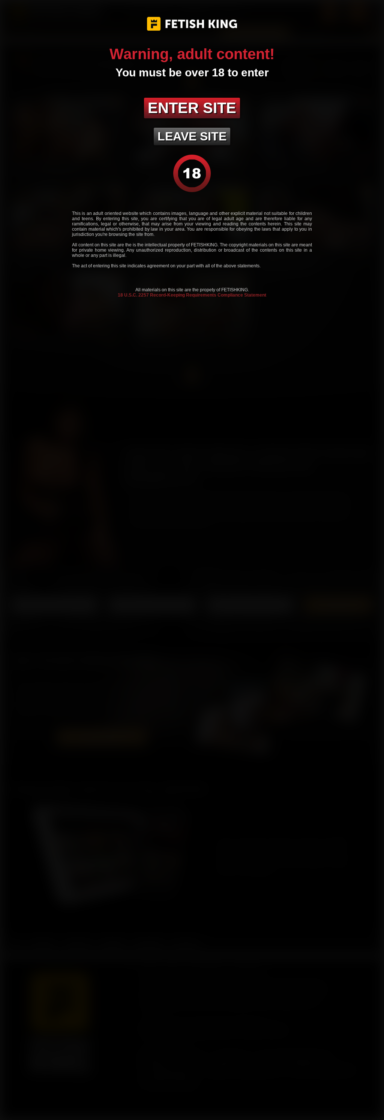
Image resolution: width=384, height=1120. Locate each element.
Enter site (192, 108)
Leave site (192, 136)
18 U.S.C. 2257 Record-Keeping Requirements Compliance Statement (192, 295)
